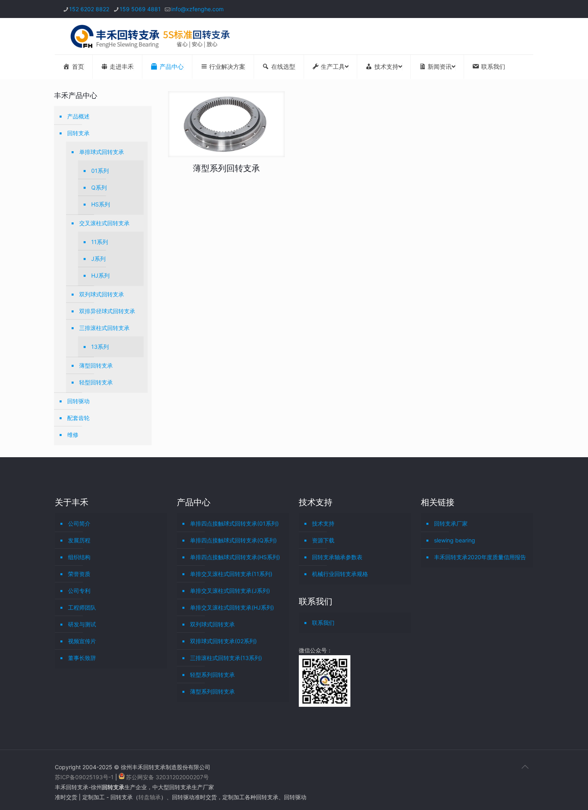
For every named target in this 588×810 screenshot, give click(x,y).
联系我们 (323, 622)
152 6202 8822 (89, 9)
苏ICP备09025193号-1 (85, 777)
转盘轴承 (149, 797)
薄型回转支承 (96, 365)
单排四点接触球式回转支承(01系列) (234, 523)
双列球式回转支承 (101, 294)
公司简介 (79, 523)
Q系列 (99, 187)
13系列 (100, 346)
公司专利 (79, 590)
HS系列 (100, 204)
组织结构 (79, 557)
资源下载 (323, 540)
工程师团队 (82, 607)
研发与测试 (82, 624)
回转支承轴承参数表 (337, 557)
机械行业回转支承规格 (340, 573)
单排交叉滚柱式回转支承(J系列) (230, 590)
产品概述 (78, 116)
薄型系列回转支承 (226, 168)
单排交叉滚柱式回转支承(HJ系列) (232, 607)
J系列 (98, 258)
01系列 (100, 170)
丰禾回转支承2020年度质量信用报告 (480, 557)
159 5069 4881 (140, 9)
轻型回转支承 (96, 382)
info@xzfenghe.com (197, 9)
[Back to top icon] (524, 766)
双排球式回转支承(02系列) (223, 641)
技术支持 (323, 523)
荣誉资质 (79, 573)
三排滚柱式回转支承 (104, 327)
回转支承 (78, 133)
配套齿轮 (78, 417)
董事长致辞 (82, 657)
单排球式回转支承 (101, 151)
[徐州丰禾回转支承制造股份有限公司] (150, 36)
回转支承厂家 (451, 523)
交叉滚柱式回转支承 (104, 223)
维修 (72, 434)
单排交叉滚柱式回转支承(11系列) (231, 573)
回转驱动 (78, 401)
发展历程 (79, 540)
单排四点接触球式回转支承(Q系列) (233, 540)
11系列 (99, 241)
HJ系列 (100, 275)
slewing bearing (454, 540)
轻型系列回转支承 (212, 674)
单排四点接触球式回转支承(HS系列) (235, 557)
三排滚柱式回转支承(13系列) (226, 657)
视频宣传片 (82, 641)
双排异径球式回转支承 (107, 311)
